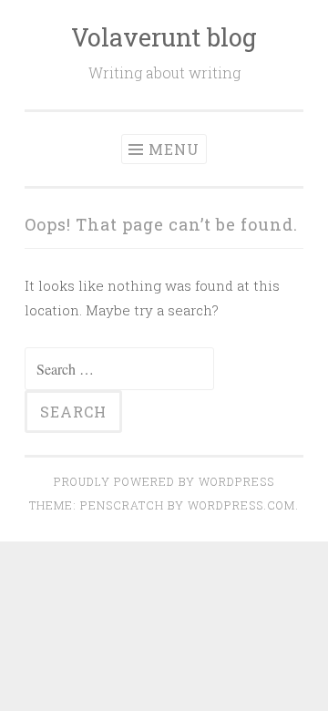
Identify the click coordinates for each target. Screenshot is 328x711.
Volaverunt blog (164, 37)
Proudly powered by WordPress (164, 481)
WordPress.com (241, 505)
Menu (174, 149)
